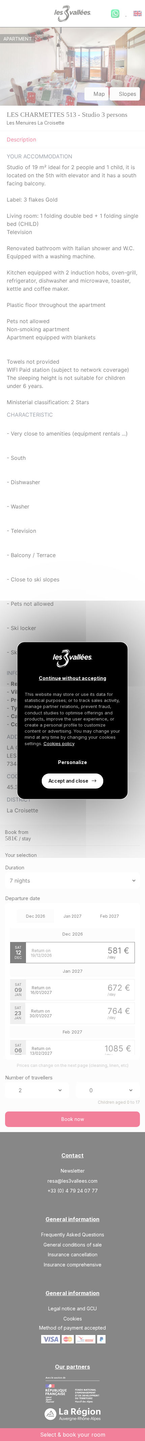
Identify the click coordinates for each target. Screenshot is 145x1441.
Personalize (72, 762)
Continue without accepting (72, 678)
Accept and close (68, 780)
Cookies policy (59, 743)
